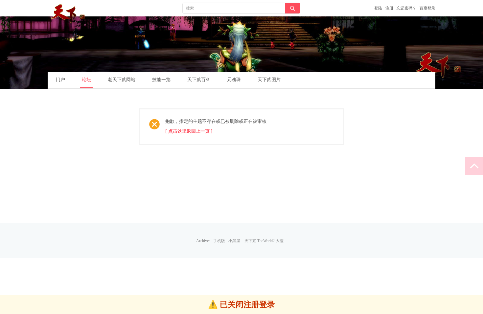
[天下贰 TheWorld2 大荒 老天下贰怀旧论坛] (69, 13)
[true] (292, 8)
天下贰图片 (269, 79)
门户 (60, 79)
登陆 (378, 8)
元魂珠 (234, 79)
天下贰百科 (198, 79)
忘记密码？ (406, 8)
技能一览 (161, 79)
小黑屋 (234, 240)
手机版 (219, 240)
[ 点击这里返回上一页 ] (189, 131)
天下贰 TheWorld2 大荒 (264, 240)
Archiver (203, 240)
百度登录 (427, 8)
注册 (389, 8)
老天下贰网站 (121, 79)
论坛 (86, 79)
